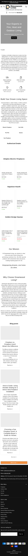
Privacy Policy (4, 514)
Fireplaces (3, 486)
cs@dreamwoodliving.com (9, 470)
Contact (2, 506)
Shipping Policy (4, 516)
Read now (9, 365)
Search (2, 502)
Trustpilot (3, 49)
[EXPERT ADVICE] (7, 89)
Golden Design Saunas (6, 236)
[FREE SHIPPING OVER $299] (7, 80)
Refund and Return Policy (6, 512)
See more (13, 457)
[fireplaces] (14, 29)
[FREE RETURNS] (21, 80)
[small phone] (7, 12)
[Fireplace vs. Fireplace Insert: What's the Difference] (10, 333)
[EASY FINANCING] (21, 89)
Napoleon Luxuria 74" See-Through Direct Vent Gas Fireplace (22, 202)
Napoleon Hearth (5, 205)
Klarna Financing (4, 508)
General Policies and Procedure (7, 510)
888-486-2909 (7, 473)
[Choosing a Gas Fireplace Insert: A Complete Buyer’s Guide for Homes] (10, 420)
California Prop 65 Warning (6, 522)
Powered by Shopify (14, 553)
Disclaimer (3, 518)
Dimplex (3, 175)
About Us (3, 504)
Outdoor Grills (4, 489)
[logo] (14, 7)
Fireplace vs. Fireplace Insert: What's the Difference (10, 344)
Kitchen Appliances (5, 495)
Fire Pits (2, 491)
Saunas (2, 493)
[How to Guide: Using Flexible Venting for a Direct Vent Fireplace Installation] (10, 376)
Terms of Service (4, 520)
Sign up (21, 534)
